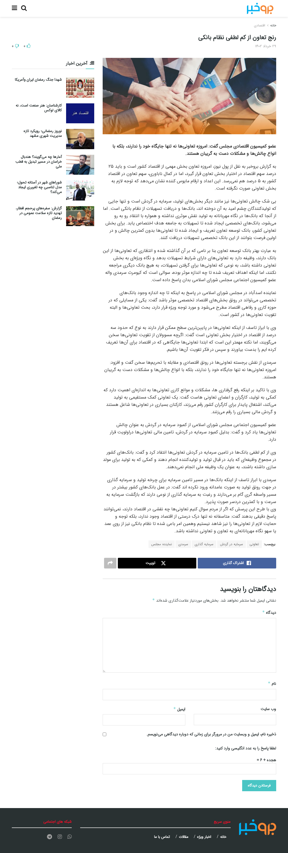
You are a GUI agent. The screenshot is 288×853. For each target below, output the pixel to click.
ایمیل (179, 709)
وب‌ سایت (268, 709)
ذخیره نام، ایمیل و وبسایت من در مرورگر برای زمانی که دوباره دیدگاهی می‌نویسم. (211, 734)
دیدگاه (269, 612)
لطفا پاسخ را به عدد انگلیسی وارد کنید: (245, 748)
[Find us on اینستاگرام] (60, 837)
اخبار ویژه (204, 837)
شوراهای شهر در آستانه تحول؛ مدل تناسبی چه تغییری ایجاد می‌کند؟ (39, 187)
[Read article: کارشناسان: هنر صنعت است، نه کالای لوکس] (80, 113)
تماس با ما (162, 837)
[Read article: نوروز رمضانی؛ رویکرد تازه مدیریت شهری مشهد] (80, 139)
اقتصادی (259, 25)
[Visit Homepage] (260, 8)
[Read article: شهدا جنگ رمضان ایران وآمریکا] (80, 88)
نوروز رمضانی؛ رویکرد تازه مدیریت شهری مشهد (43, 133)
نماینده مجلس (161, 544)
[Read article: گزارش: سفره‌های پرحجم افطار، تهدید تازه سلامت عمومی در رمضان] (80, 216)
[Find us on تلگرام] (49, 837)
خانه (273, 25)
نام (272, 684)
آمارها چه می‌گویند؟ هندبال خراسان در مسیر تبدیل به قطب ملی (38, 161)
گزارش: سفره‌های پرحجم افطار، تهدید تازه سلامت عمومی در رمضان (39, 213)
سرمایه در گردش (231, 544)
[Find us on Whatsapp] (70, 837)
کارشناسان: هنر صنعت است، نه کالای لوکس (39, 108)
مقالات (183, 837)
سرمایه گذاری (204, 544)
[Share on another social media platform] (110, 563)
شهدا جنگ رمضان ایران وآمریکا (38, 80)
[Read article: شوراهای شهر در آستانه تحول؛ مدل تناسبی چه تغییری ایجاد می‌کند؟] (80, 190)
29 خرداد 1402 (265, 46)
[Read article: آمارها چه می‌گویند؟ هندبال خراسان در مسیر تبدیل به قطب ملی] (80, 165)
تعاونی (254, 544)
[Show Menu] (14, 8)
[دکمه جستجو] (24, 8)
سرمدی (183, 544)
